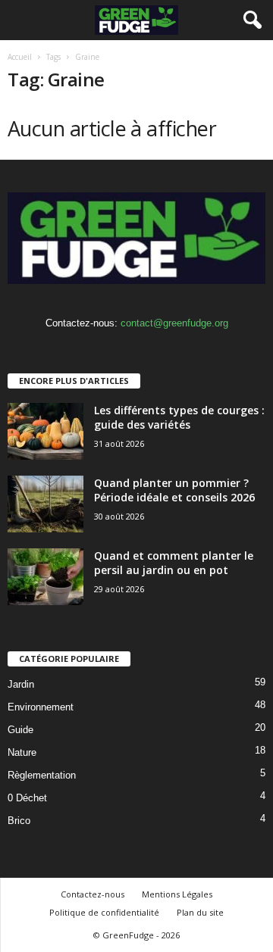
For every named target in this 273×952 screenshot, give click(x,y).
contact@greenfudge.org (174, 323)
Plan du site (200, 912)
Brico (19, 820)
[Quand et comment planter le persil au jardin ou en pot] (45, 576)
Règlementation (42, 775)
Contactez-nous (92, 894)
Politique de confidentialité (104, 912)
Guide (20, 729)
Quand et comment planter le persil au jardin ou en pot (173, 562)
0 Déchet (27, 798)
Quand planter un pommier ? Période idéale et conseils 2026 (174, 490)
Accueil (20, 57)
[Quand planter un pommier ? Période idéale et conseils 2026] (45, 504)
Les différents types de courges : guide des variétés (179, 417)
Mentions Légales (177, 894)
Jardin (21, 684)
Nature (22, 752)
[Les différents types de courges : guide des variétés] (45, 431)
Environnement (41, 707)
